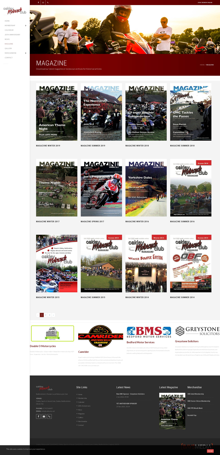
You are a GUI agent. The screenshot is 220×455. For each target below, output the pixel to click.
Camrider (35, 351)
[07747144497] (47, 2)
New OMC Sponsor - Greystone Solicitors (130, 394)
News (80, 410)
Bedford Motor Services (92, 342)
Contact (81, 425)
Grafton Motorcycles (187, 354)
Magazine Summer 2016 (182, 221)
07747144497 (48, 408)
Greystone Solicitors (138, 341)
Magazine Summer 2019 (93, 145)
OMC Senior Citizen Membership (198, 401)
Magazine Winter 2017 (47, 221)
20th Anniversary (84, 406)
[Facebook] (38, 2)
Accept (210, 451)
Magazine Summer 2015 (93, 297)
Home (202, 65)
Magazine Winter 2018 (137, 145)
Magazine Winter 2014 (137, 297)
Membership (82, 398)
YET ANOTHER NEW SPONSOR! (126, 404)
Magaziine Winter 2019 (48, 145)
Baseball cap (191, 415)
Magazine (81, 414)
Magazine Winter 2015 (47, 297)
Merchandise (82, 421)
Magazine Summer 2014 (182, 297)
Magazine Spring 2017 (92, 221)
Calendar (81, 402)
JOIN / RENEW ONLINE (205, 2)
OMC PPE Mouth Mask (194, 408)
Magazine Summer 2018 (182, 145)
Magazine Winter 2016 (137, 221)
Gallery (80, 417)
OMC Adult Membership (195, 394)
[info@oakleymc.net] (43, 2)
